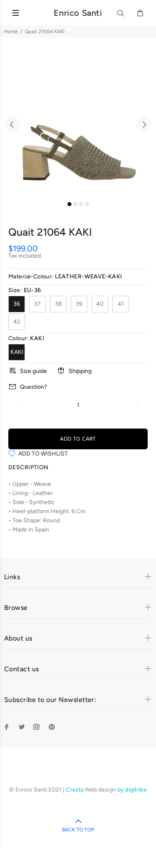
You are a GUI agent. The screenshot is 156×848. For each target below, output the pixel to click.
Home (11, 31)
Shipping (80, 371)
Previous (12, 124)
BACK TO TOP (78, 830)
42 (16, 321)
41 (121, 303)
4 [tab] (87, 204)
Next (144, 124)
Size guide (33, 371)
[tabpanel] (78, 119)
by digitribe (132, 789)
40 (100, 303)
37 (37, 303)
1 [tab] (69, 204)
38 (58, 303)
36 (16, 303)
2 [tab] (75, 204)
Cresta (75, 789)
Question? (33, 386)
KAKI (16, 352)
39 (79, 303)
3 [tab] (81, 204)
